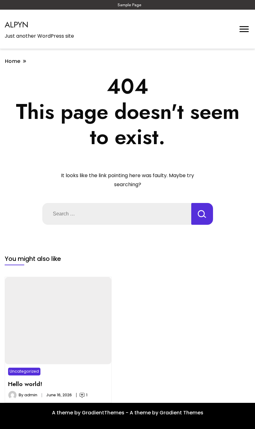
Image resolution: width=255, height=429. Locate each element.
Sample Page (129, 5)
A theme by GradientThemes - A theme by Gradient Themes (127, 412)
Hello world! (25, 384)
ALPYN (16, 25)
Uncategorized (24, 371)
